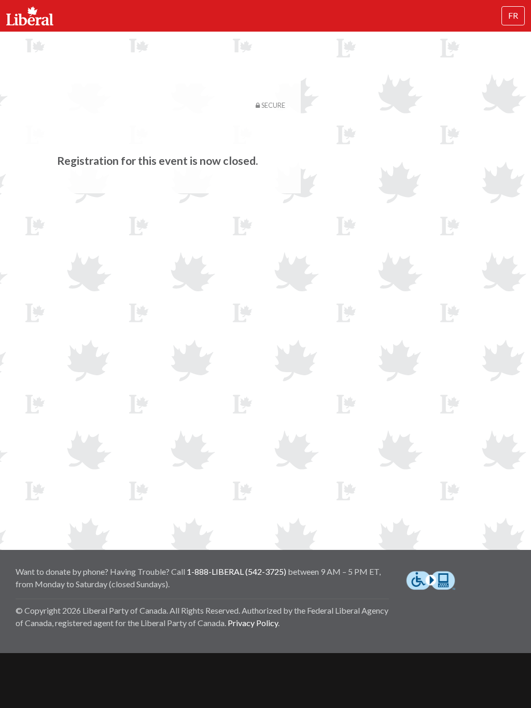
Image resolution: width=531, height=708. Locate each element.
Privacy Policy (253, 623)
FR (513, 15)
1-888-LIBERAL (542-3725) (236, 571)
